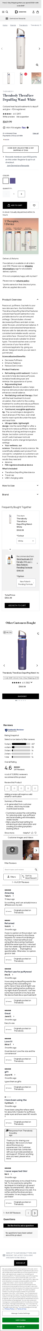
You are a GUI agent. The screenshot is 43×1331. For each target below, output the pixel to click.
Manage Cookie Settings (20, 1313)
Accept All (20, 1327)
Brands (13, 25)
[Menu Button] (2, 12)
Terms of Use (21, 1309)
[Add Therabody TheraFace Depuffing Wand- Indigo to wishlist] (38, 633)
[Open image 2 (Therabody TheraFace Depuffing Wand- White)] (23, 78)
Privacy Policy (9, 1309)
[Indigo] (13, 181)
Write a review (9, 116)
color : (6, 175)
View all (36, 133)
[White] (6, 181)
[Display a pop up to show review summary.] (31, 682)
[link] (33, 12)
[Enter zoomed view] (37, 65)
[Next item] (37, 665)
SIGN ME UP (20, 1263)
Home (5, 25)
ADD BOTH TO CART (17, 605)
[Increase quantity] (21, 194)
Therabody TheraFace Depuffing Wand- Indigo (22, 673)
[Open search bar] (7, 12)
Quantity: (7, 188)
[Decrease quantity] (6, 194)
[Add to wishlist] (34, 205)
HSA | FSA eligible (13, 127)
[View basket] (37, 12)
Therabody (23, 25)
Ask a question (23, 116)
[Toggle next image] (39, 49)
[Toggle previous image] (2, 49)
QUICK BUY (22, 696)
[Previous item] (4, 665)
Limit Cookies (21, 1320)
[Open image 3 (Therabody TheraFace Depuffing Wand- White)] (37, 78)
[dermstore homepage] (20, 12)
